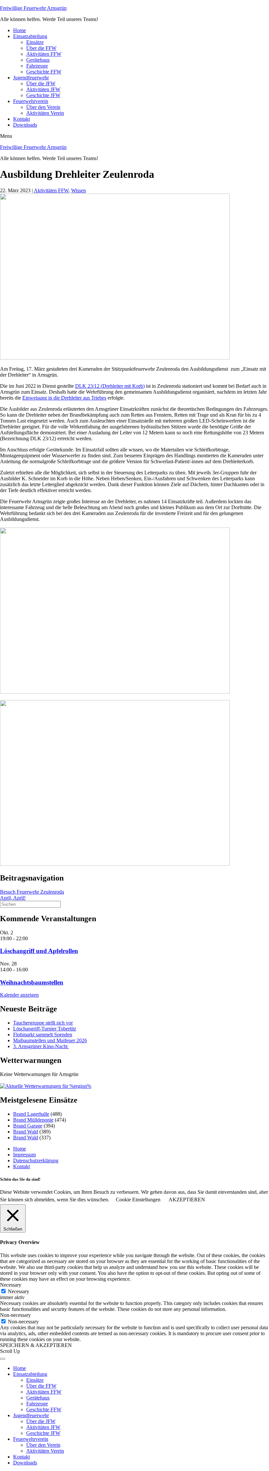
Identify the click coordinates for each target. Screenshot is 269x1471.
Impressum (24, 1154)
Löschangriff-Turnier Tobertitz (44, 1028)
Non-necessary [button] (15, 1315)
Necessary (18, 1291)
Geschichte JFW (43, 95)
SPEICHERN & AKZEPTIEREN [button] (36, 1345)
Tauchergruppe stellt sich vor (43, 1023)
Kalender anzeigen (19, 995)
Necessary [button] (10, 1285)
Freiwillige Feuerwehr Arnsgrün (33, 8)
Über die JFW (40, 83)
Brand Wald (25, 1131)
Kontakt (21, 119)
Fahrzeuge (37, 66)
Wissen (78, 190)
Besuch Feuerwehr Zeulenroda (32, 892)
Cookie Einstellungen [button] (138, 1199)
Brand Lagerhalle (31, 1114)
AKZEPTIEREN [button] (187, 1199)
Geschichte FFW (43, 71)
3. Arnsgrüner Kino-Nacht (41, 1046)
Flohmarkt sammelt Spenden (42, 1034)
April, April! (13, 898)
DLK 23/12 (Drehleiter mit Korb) (110, 386)
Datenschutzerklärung (35, 1160)
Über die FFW (41, 48)
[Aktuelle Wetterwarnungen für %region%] (45, 1086)
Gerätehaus (38, 60)
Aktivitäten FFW (43, 54)
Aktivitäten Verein (45, 113)
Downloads (25, 125)
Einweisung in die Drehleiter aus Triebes (64, 398)
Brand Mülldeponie (33, 1120)
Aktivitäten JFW (43, 89)
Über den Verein (43, 107)
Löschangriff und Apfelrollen (39, 950)
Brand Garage (27, 1126)
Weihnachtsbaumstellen (31, 982)
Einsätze (35, 42)
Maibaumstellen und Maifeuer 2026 (50, 1040)
